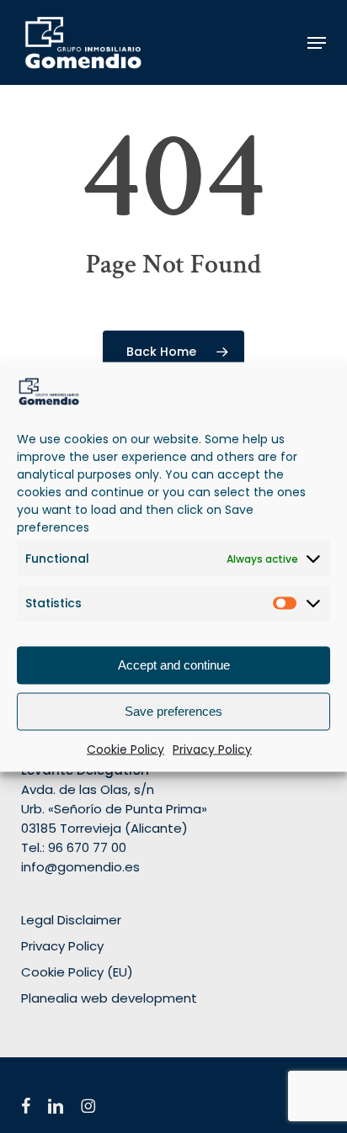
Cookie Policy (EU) (77, 972)
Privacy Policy (212, 748)
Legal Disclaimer (71, 920)
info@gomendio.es (80, 867)
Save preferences (173, 711)
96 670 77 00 (87, 847)
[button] (316, 42)
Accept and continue (174, 665)
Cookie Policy (125, 748)
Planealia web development (109, 998)
